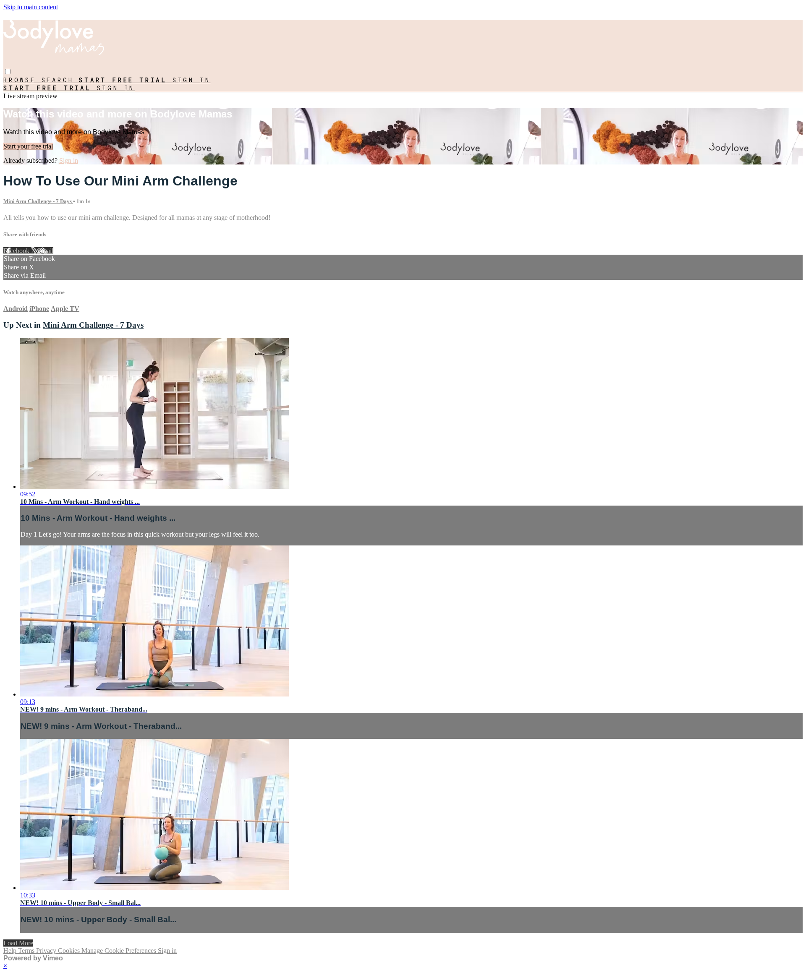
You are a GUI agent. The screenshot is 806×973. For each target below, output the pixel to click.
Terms (27, 950)
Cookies (69, 950)
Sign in (192, 80)
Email (45, 250)
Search (60, 80)
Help (10, 950)
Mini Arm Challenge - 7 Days (38, 201)
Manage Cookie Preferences (119, 950)
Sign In (116, 88)
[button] (7, 71)
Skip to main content (30, 6)
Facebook (17, 250)
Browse (22, 80)
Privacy (47, 950)
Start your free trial (28, 146)
